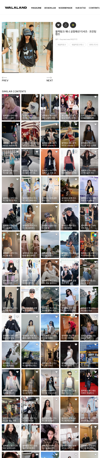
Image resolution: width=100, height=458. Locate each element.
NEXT (49, 80)
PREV (5, 80)
